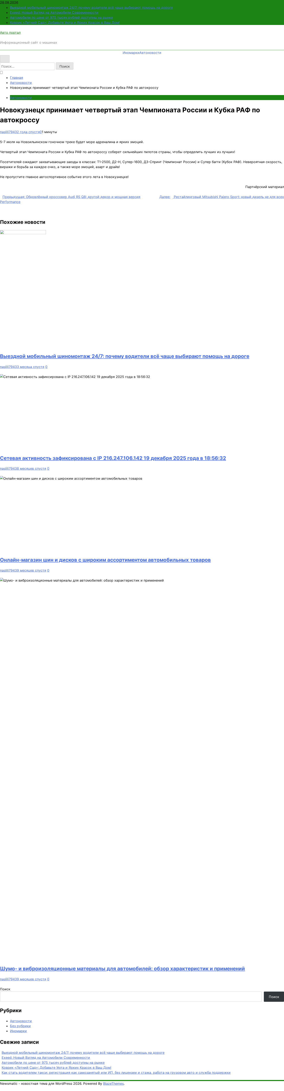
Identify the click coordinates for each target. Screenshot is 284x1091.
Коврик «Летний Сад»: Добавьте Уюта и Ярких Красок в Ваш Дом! (65, 22)
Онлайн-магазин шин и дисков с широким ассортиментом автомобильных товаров (105, 560)
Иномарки (131, 53)
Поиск (5, 989)
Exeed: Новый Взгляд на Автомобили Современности (54, 12)
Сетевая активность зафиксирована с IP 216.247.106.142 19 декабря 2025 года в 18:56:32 (113, 458)
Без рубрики (20, 1026)
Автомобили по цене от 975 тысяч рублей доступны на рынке (61, 17)
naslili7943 (8, 132)
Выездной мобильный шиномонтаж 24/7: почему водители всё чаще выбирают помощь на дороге (91, 7)
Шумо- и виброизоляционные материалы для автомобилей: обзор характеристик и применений (122, 969)
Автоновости (150, 53)
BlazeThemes (113, 1083)
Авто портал (10, 32)
